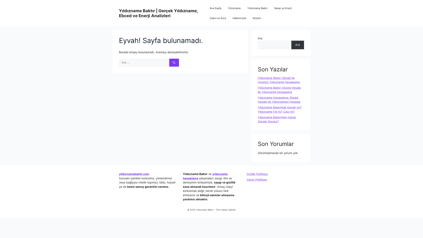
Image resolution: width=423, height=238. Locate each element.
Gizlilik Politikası (257, 174)
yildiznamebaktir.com (134, 174)
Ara (260, 38)
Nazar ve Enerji (283, 8)
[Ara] (174, 63)
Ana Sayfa (215, 8)
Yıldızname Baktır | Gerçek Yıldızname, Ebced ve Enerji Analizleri (158, 13)
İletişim (257, 18)
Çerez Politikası (257, 179)
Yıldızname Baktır (257, 8)
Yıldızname (234, 8)
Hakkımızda (239, 18)
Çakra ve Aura (218, 18)
